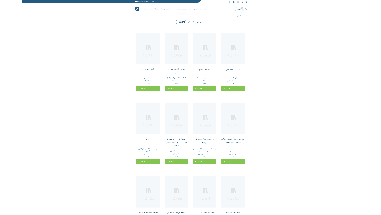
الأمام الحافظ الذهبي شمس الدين (176, 78)
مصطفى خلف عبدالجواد (233, 78)
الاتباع (148, 139)
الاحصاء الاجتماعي (233, 69)
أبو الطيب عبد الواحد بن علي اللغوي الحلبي (148, 150)
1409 (233, 84)
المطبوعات (238, 16)
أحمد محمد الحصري (176, 151)
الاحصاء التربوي (204, 69)
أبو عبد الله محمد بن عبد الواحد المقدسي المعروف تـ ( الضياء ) (204, 150)
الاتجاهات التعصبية (233, 212)
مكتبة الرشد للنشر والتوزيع (204, 154)
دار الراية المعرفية (176, 81)
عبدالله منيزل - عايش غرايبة (204, 78)
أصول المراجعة (148, 69)
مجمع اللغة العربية (148, 154)
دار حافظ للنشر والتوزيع (148, 81)
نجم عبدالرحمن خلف (233, 151)
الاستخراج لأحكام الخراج (176, 212)
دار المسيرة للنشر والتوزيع (233, 81)
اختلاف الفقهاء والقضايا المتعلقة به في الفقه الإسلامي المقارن (176, 142)
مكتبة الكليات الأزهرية (176, 154)
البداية (245, 16)
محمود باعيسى (148, 78)
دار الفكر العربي (233, 154)
